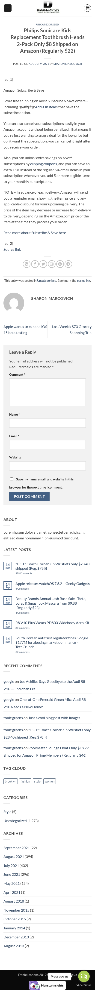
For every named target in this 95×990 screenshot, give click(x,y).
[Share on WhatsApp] (26, 264)
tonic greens (13, 717)
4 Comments (28, 612)
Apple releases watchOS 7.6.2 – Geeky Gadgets (52, 583)
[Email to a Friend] (52, 264)
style (37, 781)
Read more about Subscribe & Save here (34, 232)
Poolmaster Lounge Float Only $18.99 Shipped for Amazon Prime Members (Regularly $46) (46, 751)
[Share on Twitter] (43, 264)
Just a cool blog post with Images (54, 717)
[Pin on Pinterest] (60, 264)
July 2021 (11, 865)
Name (14, 414)
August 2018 (13, 901)
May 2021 (11, 883)
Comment (17, 374)
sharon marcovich (67, 63)
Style (7, 811)
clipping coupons (43, 163)
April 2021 (11, 892)
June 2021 (11, 874)
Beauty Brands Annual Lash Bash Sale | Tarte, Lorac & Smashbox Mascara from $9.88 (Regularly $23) (50, 602)
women (49, 781)
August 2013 (13, 946)
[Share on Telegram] (68, 264)
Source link (12, 249)
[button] (8, 8)
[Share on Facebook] (35, 264)
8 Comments (27, 588)
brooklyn (10, 781)
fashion (25, 781)
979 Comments (28, 573)
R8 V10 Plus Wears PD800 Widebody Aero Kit (52, 622)
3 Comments (28, 651)
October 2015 (14, 919)
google (8, 681)
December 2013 (16, 937)
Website (15, 457)
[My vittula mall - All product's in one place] (47, 8)
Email (14, 436)
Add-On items (46, 107)
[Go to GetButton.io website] (84, 985)
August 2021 (13, 856)
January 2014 (14, 928)
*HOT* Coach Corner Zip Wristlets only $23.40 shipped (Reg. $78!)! (52, 566)
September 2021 (16, 847)
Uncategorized (47, 24)
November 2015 (16, 910)
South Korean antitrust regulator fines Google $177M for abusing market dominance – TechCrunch (51, 642)
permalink (83, 280)
